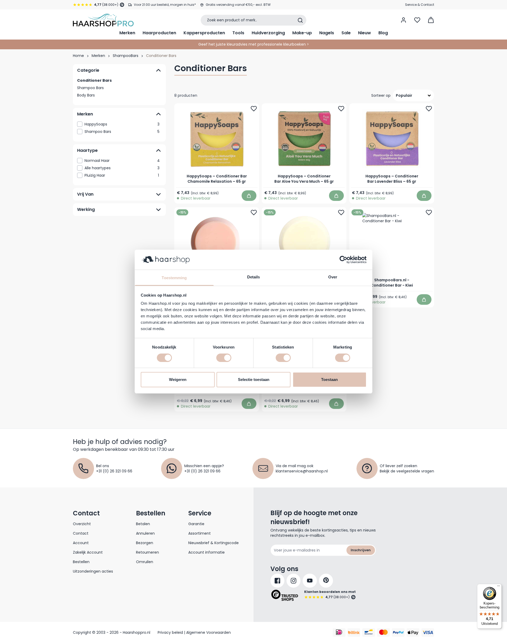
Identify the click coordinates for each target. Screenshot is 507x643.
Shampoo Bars (90, 87)
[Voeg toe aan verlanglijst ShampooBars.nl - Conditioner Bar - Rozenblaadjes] (254, 212)
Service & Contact (419, 4)
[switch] (223, 358)
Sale (346, 33)
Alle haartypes (121, 168)
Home (78, 55)
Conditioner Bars (94, 80)
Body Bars (86, 95)
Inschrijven (361, 550)
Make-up (302, 33)
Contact (80, 533)
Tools (238, 33)
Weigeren (177, 379)
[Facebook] (277, 581)
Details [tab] (253, 277)
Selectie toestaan (253, 379)
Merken (127, 33)
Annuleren (145, 533)
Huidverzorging (268, 33)
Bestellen (81, 561)
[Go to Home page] (103, 20)
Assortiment (199, 533)
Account (81, 542)
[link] (119, 124)
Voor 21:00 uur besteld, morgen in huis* (165, 4)
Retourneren (147, 552)
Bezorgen (144, 542)
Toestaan (329, 379)
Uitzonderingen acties (93, 571)
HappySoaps (121, 124)
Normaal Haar (122, 160)
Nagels (326, 33)
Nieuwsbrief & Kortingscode (213, 542)
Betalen (143, 523)
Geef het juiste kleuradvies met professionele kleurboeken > (253, 44)
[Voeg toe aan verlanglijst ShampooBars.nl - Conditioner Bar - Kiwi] (429, 212)
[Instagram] (294, 581)
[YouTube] (310, 581)
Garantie (196, 523)
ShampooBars (125, 55)
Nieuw (364, 33)
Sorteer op (381, 95)
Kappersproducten (204, 33)
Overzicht (82, 523)
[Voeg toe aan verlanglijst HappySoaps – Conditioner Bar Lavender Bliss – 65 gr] (429, 108)
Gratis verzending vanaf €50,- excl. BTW (238, 4)
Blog (383, 33)
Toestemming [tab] (174, 277)
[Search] (300, 20)
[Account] (403, 20)
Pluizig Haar (121, 175)
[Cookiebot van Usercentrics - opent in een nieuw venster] (343, 260)
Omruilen (144, 561)
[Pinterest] (326, 581)
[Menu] (498, 587)
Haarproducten (159, 33)
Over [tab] (332, 277)
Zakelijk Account (88, 552)
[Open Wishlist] (417, 20)
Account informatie (206, 552)
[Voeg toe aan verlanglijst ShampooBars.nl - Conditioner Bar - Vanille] (341, 212)
